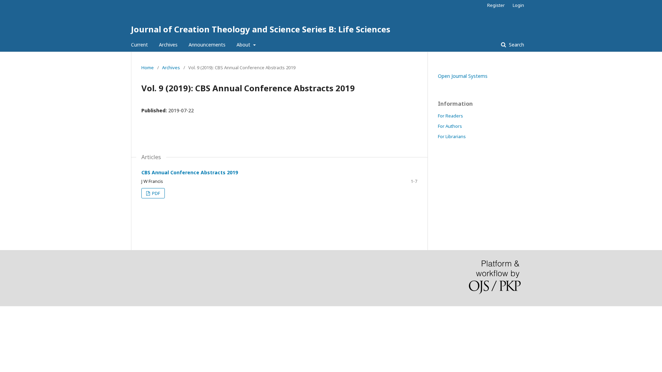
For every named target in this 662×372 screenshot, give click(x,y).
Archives (168, 44)
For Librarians (452, 136)
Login (518, 5)
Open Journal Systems (463, 76)
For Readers (450, 116)
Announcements (207, 44)
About (244, 44)
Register (496, 5)
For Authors (450, 126)
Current (139, 44)
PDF (155, 193)
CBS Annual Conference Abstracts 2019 (189, 172)
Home (147, 67)
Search (516, 44)
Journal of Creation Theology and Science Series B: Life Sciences (260, 29)
